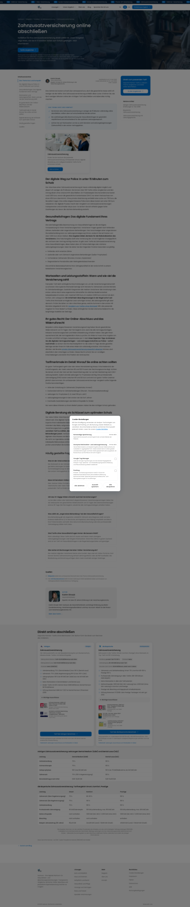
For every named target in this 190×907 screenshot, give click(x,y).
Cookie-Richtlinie (102, 429)
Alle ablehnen (79, 486)
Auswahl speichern (95, 486)
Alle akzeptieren (110, 486)
